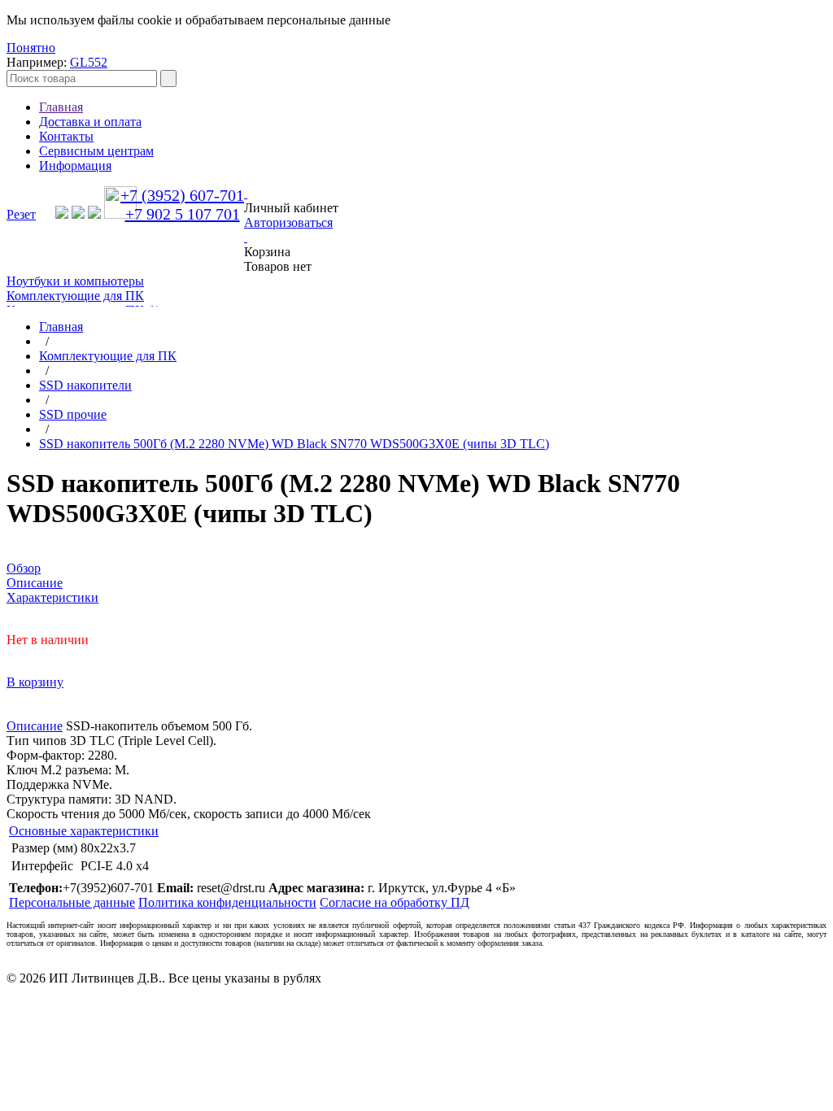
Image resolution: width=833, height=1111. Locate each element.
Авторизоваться (288, 222)
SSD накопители (85, 385)
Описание (35, 726)
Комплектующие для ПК (75, 296)
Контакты (66, 136)
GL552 (88, 62)
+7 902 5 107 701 (182, 214)
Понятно (31, 47)
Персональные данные (72, 902)
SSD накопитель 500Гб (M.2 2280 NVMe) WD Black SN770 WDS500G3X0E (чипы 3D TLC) (294, 444)
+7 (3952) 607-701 (182, 195)
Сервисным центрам (96, 151)
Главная (61, 107)
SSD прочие (73, 414)
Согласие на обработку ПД (394, 902)
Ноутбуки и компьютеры (75, 281)
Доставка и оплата (90, 122)
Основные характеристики (84, 831)
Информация (75, 165)
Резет (21, 214)
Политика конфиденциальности (227, 902)
